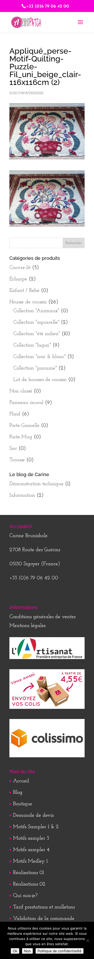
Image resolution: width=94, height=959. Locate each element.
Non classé (20, 391)
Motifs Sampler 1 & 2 (36, 826)
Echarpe (18, 279)
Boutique (22, 804)
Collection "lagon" (32, 345)
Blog (17, 792)
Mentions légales (27, 625)
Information (22, 495)
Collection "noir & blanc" (39, 356)
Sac (13, 448)
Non (27, 951)
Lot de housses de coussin (40, 379)
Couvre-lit (20, 267)
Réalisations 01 (28, 872)
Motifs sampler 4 (31, 849)
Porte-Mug (20, 437)
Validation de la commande (43, 918)
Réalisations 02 (29, 884)
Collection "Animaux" (36, 310)
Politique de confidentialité (59, 951)
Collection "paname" (35, 368)
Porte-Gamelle (24, 425)
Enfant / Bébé (24, 290)
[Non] (87, 940)
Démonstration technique (36, 484)
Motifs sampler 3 (31, 838)
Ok (15, 951)
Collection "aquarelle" (36, 322)
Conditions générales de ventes (42, 616)
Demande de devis (33, 815)
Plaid (14, 414)
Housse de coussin (28, 302)
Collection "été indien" (36, 333)
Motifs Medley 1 (30, 861)
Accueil (21, 781)
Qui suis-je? (25, 895)
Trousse (17, 460)
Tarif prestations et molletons (44, 907)
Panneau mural (26, 402)
